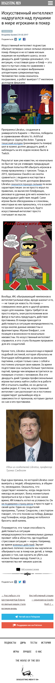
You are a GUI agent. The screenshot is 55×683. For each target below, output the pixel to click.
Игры (16, 651)
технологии (7, 31)
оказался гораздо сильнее (26, 184)
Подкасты (10, 642)
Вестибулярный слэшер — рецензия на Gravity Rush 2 (41, 599)
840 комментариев (30, 569)
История (46, 642)
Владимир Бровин (9, 35)
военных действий (23, 544)
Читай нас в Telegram (29, 617)
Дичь (23, 642)
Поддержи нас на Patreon (29, 625)
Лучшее (27, 651)
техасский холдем (12, 143)
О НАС (39, 651)
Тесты (33, 642)
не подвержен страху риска (17, 503)
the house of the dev (27, 660)
